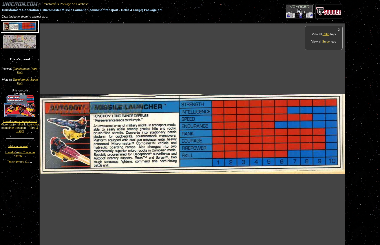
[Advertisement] (120, 21)
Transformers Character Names (20, 154)
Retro (326, 34)
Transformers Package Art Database (65, 3)
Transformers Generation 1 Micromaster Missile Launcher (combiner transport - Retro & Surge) (20, 126)
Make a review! (18, 146)
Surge (326, 41)
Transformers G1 (18, 161)
